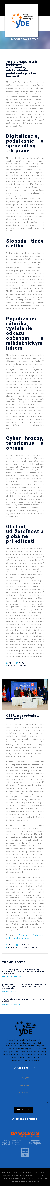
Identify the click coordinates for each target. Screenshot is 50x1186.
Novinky (12, 948)
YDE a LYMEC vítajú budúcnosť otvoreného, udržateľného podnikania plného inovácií (22, 69)
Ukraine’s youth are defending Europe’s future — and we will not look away (23, 971)
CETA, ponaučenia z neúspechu (22, 717)
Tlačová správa (17, 666)
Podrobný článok (27, 948)
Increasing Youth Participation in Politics (23, 1000)
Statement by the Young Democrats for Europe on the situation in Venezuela (24, 986)
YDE (11, 663)
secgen (6, 976)
